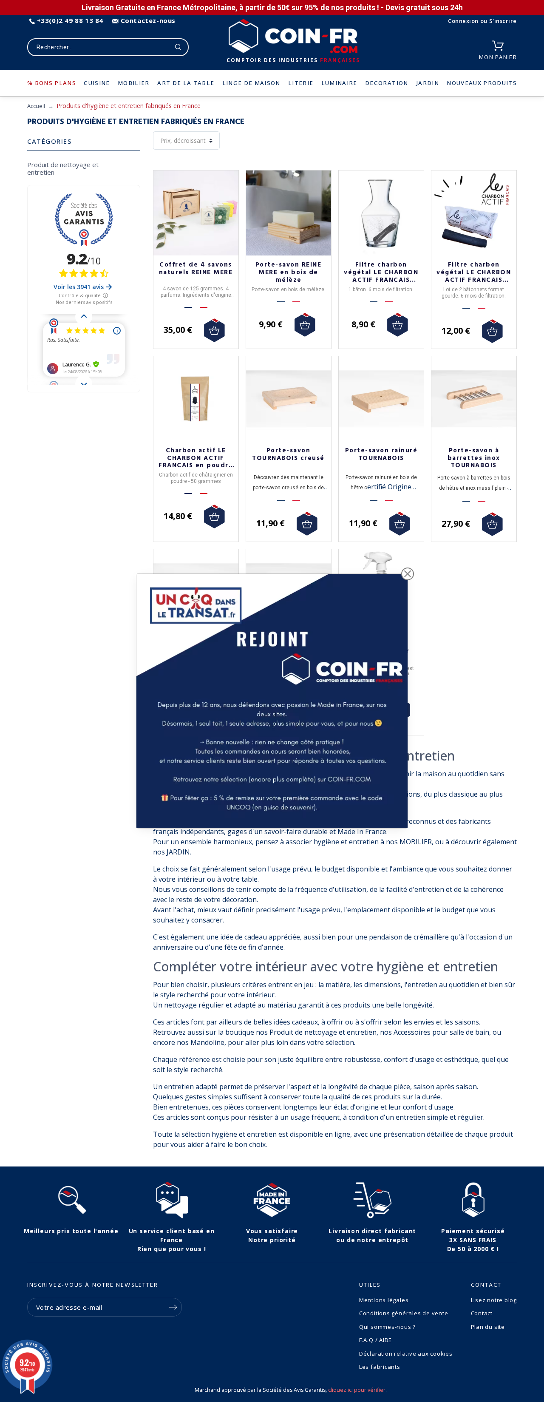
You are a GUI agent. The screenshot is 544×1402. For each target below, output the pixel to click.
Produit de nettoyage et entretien (63, 168)
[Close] (407, 573)
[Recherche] (178, 47)
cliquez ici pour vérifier (356, 1389)
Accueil (36, 106)
